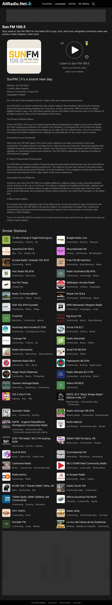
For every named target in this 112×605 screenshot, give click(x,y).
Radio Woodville (76, 338)
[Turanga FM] (6, 340)
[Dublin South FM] (61, 488)
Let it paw (77, 603)
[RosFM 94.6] (6, 454)
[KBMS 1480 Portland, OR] (61, 440)
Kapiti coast (95, 365)
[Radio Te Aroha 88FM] (6, 296)
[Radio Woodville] (61, 340)
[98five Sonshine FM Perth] (61, 499)
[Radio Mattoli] (61, 424)
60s (14, 253)
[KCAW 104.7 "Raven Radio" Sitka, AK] (6, 488)
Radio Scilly (73, 510)
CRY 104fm (18, 510)
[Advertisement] (56, 16)
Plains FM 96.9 (75, 383)
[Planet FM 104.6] (61, 296)
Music (96, 275)
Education (40, 504)
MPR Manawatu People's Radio (84, 304)
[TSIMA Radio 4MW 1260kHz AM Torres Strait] (6, 499)
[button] (74, 50)
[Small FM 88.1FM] (61, 352)
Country (29, 504)
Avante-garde (73, 415)
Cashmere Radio (21, 463)
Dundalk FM (19, 522)
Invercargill (85, 275)
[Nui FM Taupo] (6, 285)
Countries (47, 3)
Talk (30, 398)
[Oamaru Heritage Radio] (6, 385)
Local (95, 309)
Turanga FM (19, 338)
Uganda (15, 398)
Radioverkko (19, 474)
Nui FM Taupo (20, 282)
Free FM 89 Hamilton (79, 260)
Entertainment (87, 264)
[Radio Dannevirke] (6, 352)
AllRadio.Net (14, 3)
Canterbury (30, 387)
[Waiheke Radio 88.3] (6, 363)
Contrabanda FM (76, 452)
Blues (14, 456)
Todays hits (32, 91)
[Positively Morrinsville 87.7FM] (6, 329)
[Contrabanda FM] (61, 454)
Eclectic (83, 242)
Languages (60, 3)
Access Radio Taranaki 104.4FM (30, 260)
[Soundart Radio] (6, 413)
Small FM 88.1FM (76, 349)
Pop (24, 398)
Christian (71, 501)
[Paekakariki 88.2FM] (61, 363)
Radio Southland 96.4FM (81, 271)
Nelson (40, 320)
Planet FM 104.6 (76, 293)
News (99, 264)
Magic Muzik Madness (25, 372)
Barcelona (84, 456)
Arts (14, 415)
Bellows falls (73, 401)
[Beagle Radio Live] (61, 240)
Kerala (102, 426)
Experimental (101, 415)
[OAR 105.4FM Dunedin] (6, 307)
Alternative (17, 387)
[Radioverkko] (6, 477)
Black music (72, 442)
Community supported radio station (30, 432)
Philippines (39, 376)
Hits (27, 365)
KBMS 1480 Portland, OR (81, 438)
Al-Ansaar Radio (76, 474)
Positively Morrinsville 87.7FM (29, 327)
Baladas (70, 526)
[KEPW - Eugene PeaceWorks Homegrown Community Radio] (6, 424)
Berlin (15, 467)
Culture (29, 242)
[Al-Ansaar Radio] (61, 477)
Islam (82, 479)
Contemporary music (35, 331)
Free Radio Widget (38, 603)
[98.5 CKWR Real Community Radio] (61, 465)
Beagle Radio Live (77, 237)
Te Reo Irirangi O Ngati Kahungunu (32, 237)
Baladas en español (85, 526)
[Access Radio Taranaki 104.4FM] (6, 262)
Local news (85, 376)
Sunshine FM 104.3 (23, 249)
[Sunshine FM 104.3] (6, 251)
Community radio (89, 401)
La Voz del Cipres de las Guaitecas (86, 522)
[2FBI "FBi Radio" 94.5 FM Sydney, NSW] (6, 440)
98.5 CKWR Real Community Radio (87, 463)
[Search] (93, 3)
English (22, 94)
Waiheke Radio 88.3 (23, 360)
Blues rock (25, 456)
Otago (36, 309)
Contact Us (52, 603)
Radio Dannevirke (22, 349)
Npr (34, 490)
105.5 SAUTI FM (21, 394)
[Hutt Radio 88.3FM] (6, 273)
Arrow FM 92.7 (75, 327)
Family (94, 501)
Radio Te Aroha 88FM (24, 293)
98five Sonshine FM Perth (82, 496)
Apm (14, 490)
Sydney (39, 446)
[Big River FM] (61, 318)
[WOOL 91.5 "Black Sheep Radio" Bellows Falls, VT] (61, 396)
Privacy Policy (64, 603)
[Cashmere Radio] (6, 465)
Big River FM (74, 316)
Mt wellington (95, 253)
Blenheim (16, 320)
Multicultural (99, 467)
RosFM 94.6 (19, 452)
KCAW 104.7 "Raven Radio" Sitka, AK (33, 485)
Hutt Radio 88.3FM (23, 271)
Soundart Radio (21, 410)
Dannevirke (30, 354)
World (28, 264)
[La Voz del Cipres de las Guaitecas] (61, 524)
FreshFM (17, 316)
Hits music (30, 275)
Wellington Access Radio (81, 282)
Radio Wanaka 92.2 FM (80, 372)
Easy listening (94, 320)
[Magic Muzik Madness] (6, 374)
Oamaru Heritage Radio (25, 383)
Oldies (28, 298)
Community (20, 91)
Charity (70, 253)
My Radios (84, 3)
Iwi (36, 242)
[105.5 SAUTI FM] (6, 396)
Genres (72, 3)
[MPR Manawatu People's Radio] (61, 307)
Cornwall (103, 515)
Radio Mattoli (74, 421)
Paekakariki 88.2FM (78, 360)
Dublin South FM (76, 485)
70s (20, 253)
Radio (28, 479)
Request (94, 242)
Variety (37, 298)
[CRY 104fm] (6, 513)
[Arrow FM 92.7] (61, 329)
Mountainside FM (76, 249)
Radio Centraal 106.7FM (80, 410)
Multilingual (85, 298)
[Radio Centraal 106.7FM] (61, 413)
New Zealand (22, 88)
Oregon (97, 442)
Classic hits (29, 253)
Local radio (85, 467)
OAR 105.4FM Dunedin (25, 304)
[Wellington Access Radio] (61, 285)
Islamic (90, 479)
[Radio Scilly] (61, 513)
